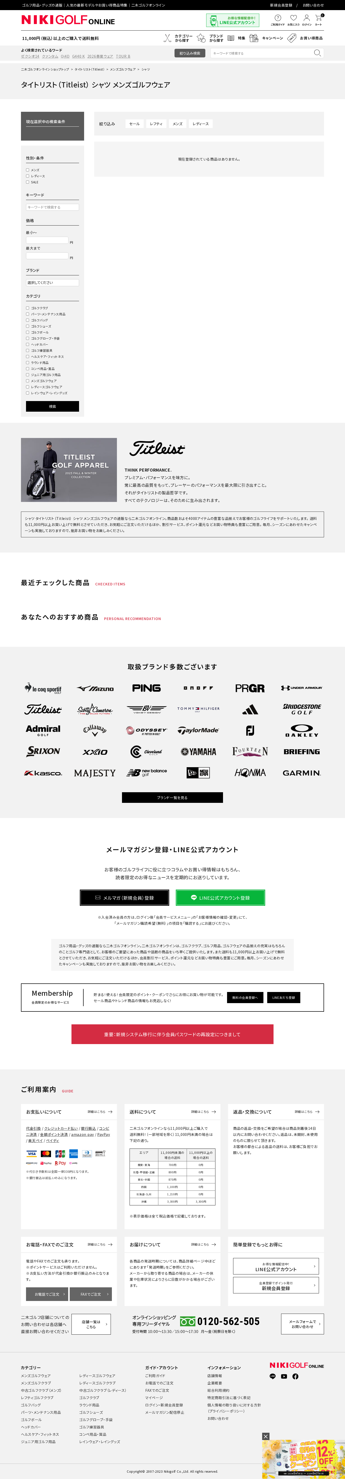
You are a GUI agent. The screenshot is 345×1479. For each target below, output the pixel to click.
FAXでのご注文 (157, 1390)
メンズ (35, 170)
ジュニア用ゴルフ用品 (46, 374)
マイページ (154, 1397)
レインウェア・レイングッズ (49, 393)
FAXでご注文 (91, 1294)
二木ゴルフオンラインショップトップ (45, 69)
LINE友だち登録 (284, 997)
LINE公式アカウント (276, 1267)
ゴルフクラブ (39, 308)
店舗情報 (214, 1375)
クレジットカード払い (61, 1128)
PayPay (103, 1134)
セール (134, 123)
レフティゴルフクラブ (37, 1397)
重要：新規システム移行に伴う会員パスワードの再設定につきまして (172, 1034)
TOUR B (123, 56)
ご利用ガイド (155, 1375)
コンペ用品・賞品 (43, 368)
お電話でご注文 (47, 1294)
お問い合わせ (313, 5)
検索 (52, 406)
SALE (35, 182)
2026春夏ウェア (100, 56)
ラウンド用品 (40, 362)
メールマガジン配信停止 (164, 1412)
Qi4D (65, 56)
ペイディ (52, 1140)
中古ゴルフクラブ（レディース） (103, 1390)
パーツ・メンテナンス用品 (48, 314)
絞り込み (190, 53)
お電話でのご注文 (159, 1382)
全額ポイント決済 (54, 1134)
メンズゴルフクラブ (36, 1382)
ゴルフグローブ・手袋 (45, 338)
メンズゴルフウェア (123, 69)
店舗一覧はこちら (91, 1324)
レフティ (156, 123)
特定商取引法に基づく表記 (229, 1397)
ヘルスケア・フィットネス (47, 356)
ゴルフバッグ (39, 320)
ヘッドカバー (39, 344)
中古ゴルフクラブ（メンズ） (41, 1390)
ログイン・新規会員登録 (164, 1404)
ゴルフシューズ (41, 326)
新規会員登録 (281, 5)
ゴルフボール (40, 332)
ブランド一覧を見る (172, 797)
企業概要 (214, 1382)
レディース (38, 176)
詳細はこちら (97, 1112)
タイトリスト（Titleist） (90, 69)
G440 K (78, 56)
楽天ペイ (35, 1140)
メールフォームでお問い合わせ (302, 1324)
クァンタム (50, 56)
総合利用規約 (218, 1390)
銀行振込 (88, 1128)
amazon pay (82, 1134)
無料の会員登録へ (245, 997)
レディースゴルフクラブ (97, 1382)
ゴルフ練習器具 (42, 350)
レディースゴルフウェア (46, 387)
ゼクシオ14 (30, 56)
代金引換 (33, 1128)
